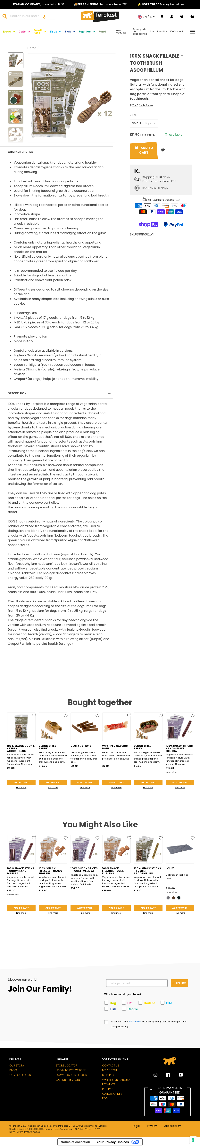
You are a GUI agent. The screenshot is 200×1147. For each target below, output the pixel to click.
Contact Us (110, 1065)
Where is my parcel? (116, 1079)
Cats (22, 31)
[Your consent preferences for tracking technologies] (193, 1140)
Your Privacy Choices (112, 1142)
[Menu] (192, 32)
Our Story (16, 1065)
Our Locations (20, 1075)
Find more (21, 787)
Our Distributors (68, 1079)
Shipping (108, 1075)
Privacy (152, 1126)
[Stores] (162, 17)
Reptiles (85, 31)
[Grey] (168, 898)
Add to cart (21, 782)
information (135, 1021)
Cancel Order (112, 1093)
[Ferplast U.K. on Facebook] (165, 1075)
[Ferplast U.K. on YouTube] (178, 1075)
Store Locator (67, 1065)
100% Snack (176, 31)
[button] (44, 17)
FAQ (105, 1098)
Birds (53, 31)
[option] (38, 4)
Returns (107, 1089)
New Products (121, 31)
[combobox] (31, 17)
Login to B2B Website (71, 1070)
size (133, 115)
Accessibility (172, 1126)
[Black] (179, 898)
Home (32, 48)
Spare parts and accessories (140, 31)
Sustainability (158, 31)
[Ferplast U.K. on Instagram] (155, 1075)
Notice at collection (75, 1142)
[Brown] (173, 898)
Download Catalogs (71, 1075)
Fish (68, 31)
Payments (108, 1084)
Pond (102, 31)
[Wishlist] (182, 17)
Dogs (7, 31)
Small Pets (37, 31)
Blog (13, 1070)
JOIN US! (179, 983)
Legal (136, 1126)
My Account (111, 1070)
